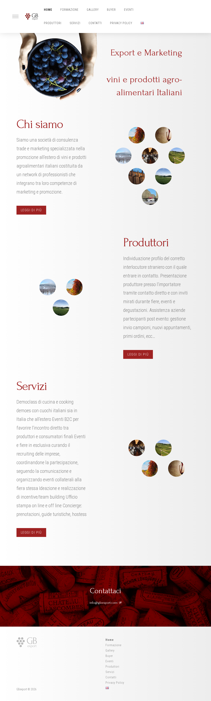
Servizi (75, 23)
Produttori (52, 23)
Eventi (129, 9)
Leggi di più (31, 210)
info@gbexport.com (104, 603)
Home (48, 9)
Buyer (111, 9)
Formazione (69, 9)
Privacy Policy (121, 23)
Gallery (93, 9)
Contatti (95, 23)
